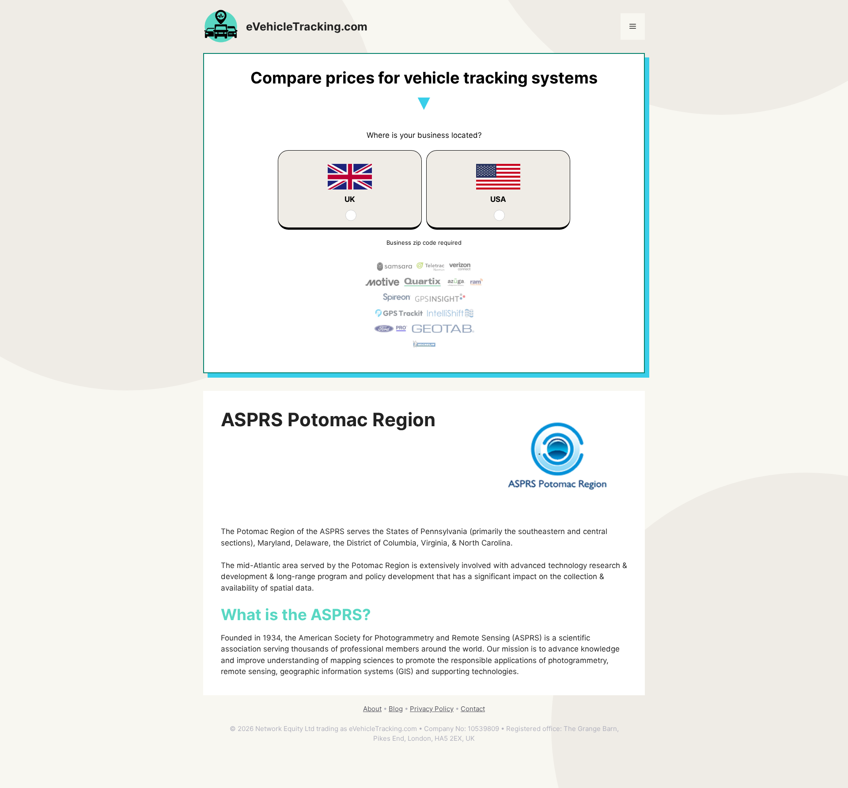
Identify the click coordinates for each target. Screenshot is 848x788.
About (372, 709)
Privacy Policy (432, 709)
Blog (396, 709)
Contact (473, 709)
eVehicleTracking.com (306, 26)
